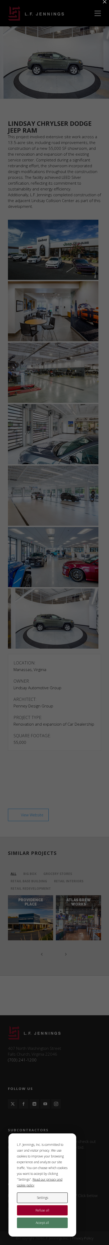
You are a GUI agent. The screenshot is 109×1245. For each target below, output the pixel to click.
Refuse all (42, 1210)
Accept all (42, 1222)
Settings (42, 1197)
